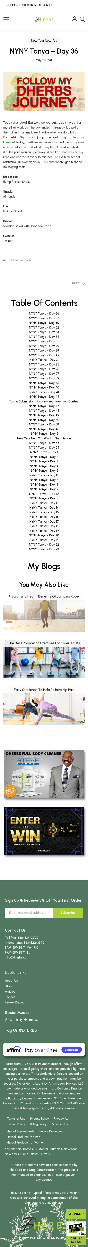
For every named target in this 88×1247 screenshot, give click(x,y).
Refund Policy (16, 1124)
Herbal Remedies (50, 1131)
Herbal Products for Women (26, 1142)
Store (8, 986)
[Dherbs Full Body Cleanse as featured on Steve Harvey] (44, 774)
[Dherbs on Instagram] (16, 1020)
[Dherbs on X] (10, 1020)
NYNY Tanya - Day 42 (44, 355)
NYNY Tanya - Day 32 (44, 327)
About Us (11, 981)
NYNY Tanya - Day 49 (44, 415)
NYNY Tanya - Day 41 (44, 392)
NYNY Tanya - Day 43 (44, 443)
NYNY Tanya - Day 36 (44, 313)
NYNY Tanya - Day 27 (44, 374)
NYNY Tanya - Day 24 (44, 447)
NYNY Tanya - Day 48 (44, 411)
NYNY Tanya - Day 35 (44, 341)
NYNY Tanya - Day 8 (44, 484)
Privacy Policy (39, 1119)
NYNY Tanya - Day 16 (44, 517)
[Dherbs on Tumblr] (21, 1020)
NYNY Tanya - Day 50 (44, 420)
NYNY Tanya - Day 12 (44, 475)
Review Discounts (17, 1002)
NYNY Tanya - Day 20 (44, 535)
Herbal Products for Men (23, 1137)
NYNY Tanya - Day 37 (44, 318)
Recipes (10, 997)
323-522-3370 (34, 943)
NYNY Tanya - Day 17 (44, 521)
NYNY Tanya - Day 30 (44, 323)
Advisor (76, 1214)
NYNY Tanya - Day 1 (44, 452)
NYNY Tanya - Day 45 (44, 383)
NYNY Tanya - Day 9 (44, 489)
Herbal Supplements (21, 1131)
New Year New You (44, 41)
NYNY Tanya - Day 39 (44, 378)
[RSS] (36, 1020)
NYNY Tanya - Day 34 (44, 337)
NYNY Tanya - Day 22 (44, 544)
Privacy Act (61, 1119)
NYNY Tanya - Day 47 (44, 406)
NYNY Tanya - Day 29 (44, 346)
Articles (10, 991)
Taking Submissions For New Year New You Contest (44, 401)
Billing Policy (38, 1124)
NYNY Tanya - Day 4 (44, 466)
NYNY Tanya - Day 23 (44, 549)
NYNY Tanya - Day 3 (44, 461)
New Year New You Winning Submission (44, 438)
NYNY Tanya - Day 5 (44, 470)
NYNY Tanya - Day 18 (44, 526)
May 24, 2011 (44, 60)
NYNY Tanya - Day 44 (44, 397)
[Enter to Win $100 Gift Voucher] (44, 831)
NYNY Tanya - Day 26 (44, 369)
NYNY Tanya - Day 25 (44, 364)
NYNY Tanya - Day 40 (44, 387)
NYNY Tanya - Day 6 (44, 434)
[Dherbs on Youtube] (31, 1020)
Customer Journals (18, 260)
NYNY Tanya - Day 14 (44, 507)
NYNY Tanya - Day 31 (44, 360)
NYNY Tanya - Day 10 (44, 494)
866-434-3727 (28, 938)
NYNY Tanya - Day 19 (44, 531)
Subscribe (68, 913)
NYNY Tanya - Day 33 (44, 332)
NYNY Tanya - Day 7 (44, 480)
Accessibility (59, 1124)
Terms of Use (16, 1119)
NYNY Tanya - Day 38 (44, 424)
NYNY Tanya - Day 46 (44, 429)
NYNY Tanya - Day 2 (44, 457)
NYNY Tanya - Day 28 (44, 350)
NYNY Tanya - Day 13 (44, 503)
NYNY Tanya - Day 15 (44, 512)
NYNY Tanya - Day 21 (44, 540)
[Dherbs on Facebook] (6, 1020)
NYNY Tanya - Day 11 (44, 498)
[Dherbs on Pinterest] (25, 1020)
